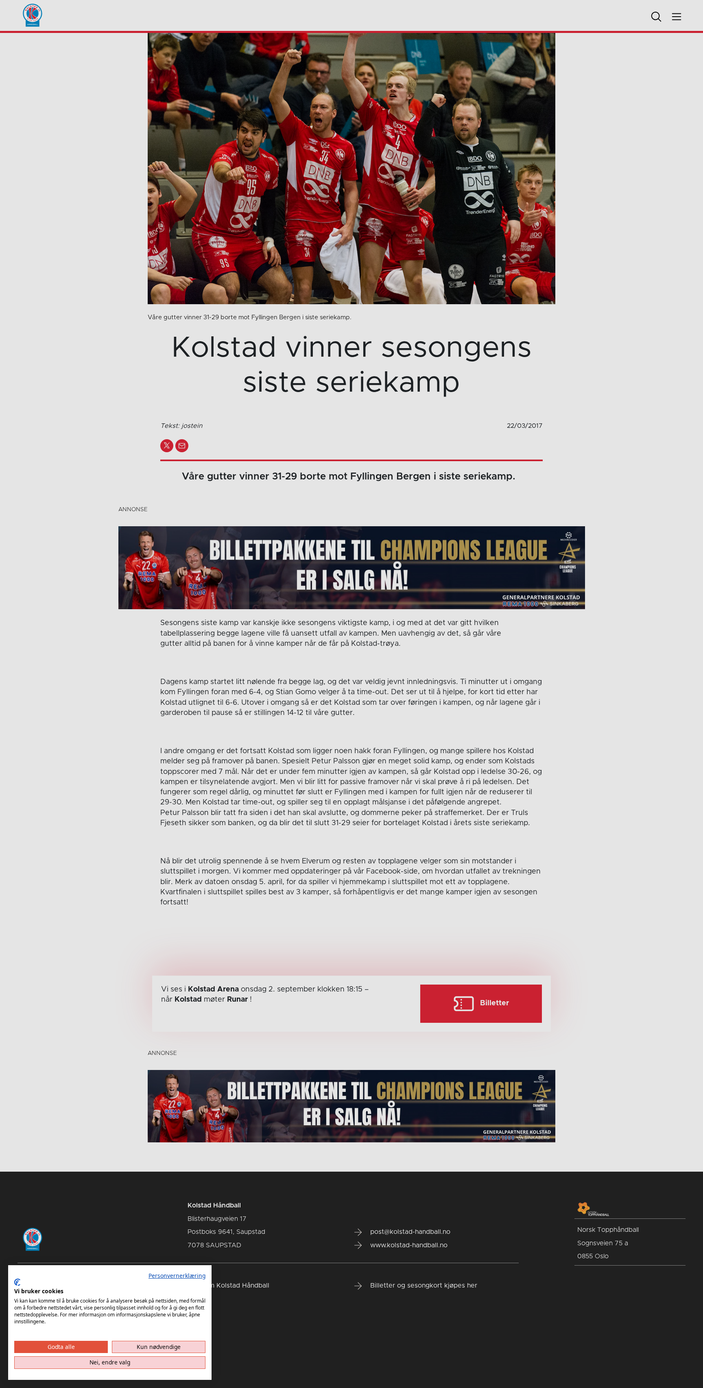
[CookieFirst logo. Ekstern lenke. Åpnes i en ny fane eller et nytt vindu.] (17, 1282)
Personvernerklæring (176, 1275)
